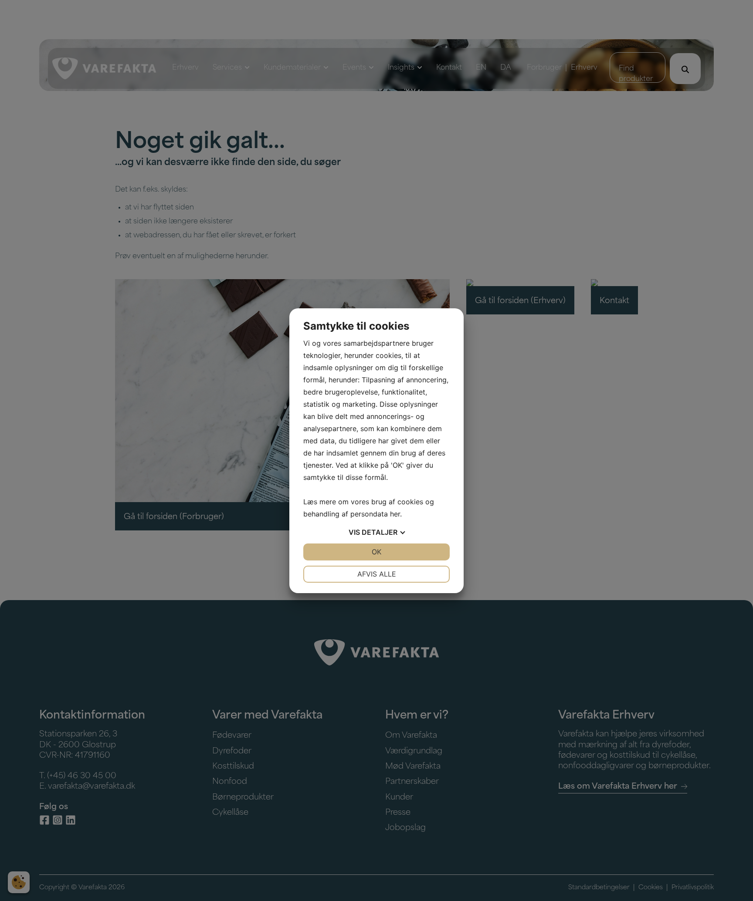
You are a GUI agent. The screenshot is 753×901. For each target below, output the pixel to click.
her (395, 514)
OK (376, 551)
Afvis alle (376, 574)
